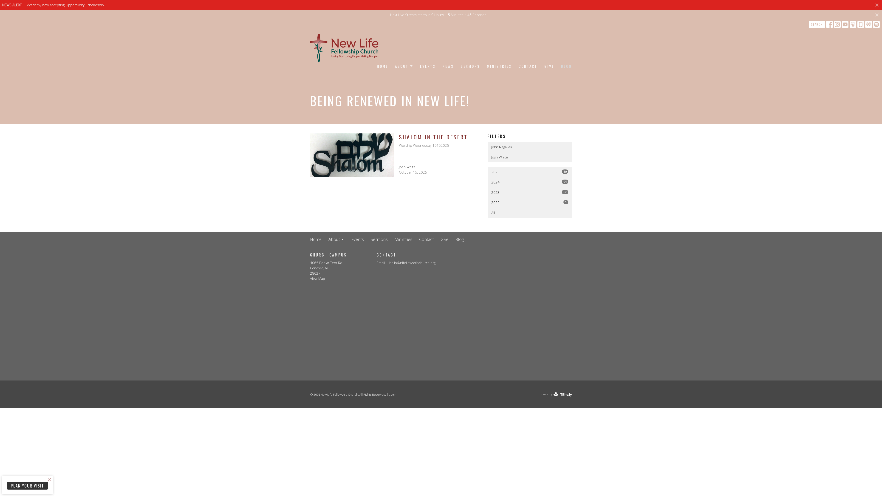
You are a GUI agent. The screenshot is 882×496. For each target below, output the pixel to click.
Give (549, 66)
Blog (566, 66)
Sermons (470, 66)
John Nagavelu (502, 147)
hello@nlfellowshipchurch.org (412, 262)
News (448, 66)
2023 (529, 192)
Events (428, 66)
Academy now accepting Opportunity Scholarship (65, 5)
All (493, 212)
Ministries (499, 66)
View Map (317, 278)
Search (817, 24)
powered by (553, 398)
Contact (528, 66)
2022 (529, 202)
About (402, 66)
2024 (529, 182)
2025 (529, 171)
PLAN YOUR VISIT (27, 486)
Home (382, 66)
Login (392, 394)
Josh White (499, 157)
